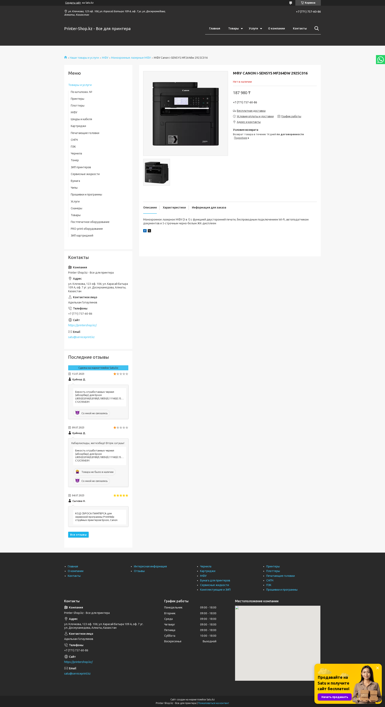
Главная (214, 28)
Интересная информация (150, 566)
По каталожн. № (81, 92)
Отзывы (139, 571)
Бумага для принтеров (215, 580)
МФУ (105, 57)
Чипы (74, 187)
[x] (149, 231)
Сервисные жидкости (85, 174)
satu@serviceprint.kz (81, 337)
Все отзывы (78, 534)
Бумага (75, 180)
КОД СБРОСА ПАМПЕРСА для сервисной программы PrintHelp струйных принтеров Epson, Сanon (96, 517)
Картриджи (78, 126)
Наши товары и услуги (84, 57)
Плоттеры (77, 105)
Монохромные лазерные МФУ (131, 57)
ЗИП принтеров (81, 167)
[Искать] (316, 28)
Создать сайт (73, 2)
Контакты (300, 28)
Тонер (75, 160)
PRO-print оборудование (87, 228)
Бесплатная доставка (251, 110)
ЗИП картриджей (82, 235)
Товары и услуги (80, 85)
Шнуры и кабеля (81, 119)
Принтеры (77, 98)
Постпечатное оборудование (90, 222)
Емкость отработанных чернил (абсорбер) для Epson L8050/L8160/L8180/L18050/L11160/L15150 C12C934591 (99, 396)
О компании (276, 28)
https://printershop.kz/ (82, 325)
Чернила (76, 153)
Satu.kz (211, 699)
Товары (233, 28)
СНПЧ (74, 139)
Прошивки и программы (86, 194)
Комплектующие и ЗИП (215, 589)
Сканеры (76, 208)
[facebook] (145, 231)
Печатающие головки (85, 133)
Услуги (253, 28)
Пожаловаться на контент (213, 703)
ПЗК (73, 146)
